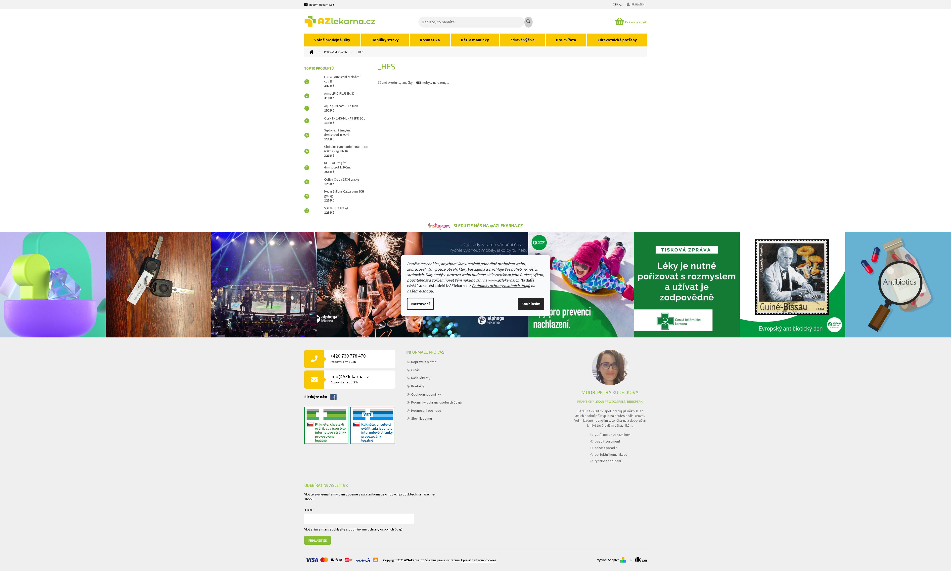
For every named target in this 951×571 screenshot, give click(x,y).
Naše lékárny (420, 378)
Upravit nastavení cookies (478, 560)
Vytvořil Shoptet (608, 560)
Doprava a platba (423, 362)
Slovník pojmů (421, 418)
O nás (415, 370)
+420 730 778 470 (348, 358)
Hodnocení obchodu (426, 410)
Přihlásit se (317, 540)
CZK (616, 4)
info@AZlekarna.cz (349, 379)
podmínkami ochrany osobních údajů (376, 529)
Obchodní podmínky (426, 394)
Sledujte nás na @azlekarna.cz (488, 225)
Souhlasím (531, 304)
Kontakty (418, 386)
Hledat (528, 22)
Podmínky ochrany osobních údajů (501, 285)
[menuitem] (332, 40)
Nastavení (420, 304)
